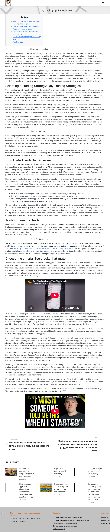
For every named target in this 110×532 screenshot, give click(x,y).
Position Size (18, 42)
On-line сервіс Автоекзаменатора (65, 526)
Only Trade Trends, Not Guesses (26, 26)
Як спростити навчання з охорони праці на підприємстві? (26, 472)
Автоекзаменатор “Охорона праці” (65, 523)
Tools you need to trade (22, 29)
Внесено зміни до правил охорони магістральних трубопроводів (61, 488)
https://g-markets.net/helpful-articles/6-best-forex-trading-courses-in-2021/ (45, 248)
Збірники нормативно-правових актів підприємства (71, 520)
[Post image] (11, 472)
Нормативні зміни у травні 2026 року (60, 471)
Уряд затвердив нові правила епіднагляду (95, 471)
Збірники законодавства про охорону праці (68, 517)
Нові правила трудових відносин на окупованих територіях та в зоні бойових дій (26, 490)
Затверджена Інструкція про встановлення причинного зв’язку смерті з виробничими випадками (94, 492)
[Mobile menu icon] (103, 3)
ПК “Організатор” (59, 529)
